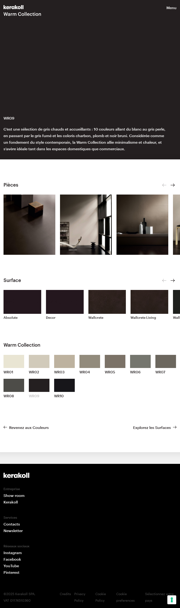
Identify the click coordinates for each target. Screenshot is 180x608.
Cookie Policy (100, 597)
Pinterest (11, 572)
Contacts (12, 524)
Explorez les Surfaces (152, 427)
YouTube (11, 565)
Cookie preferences (125, 597)
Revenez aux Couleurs (29, 427)
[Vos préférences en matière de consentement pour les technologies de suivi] (171, 599)
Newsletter (13, 530)
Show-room (14, 495)
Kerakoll (11, 502)
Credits (65, 594)
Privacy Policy (79, 597)
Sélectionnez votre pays (159, 597)
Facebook (12, 559)
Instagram (13, 552)
